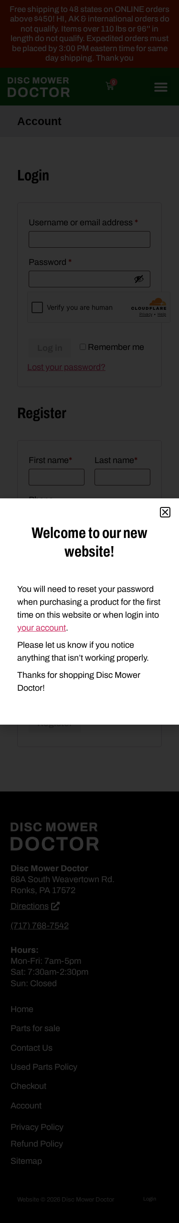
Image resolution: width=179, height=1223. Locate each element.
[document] (89, 611)
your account (41, 628)
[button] (165, 512)
